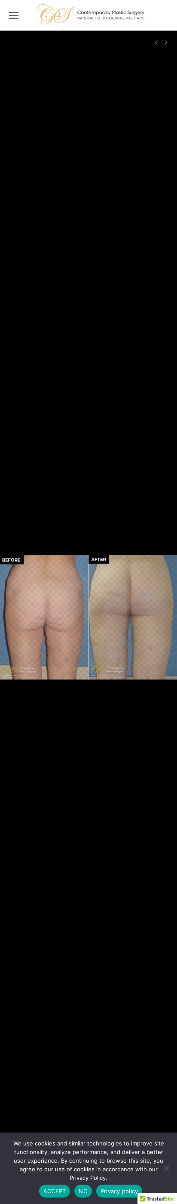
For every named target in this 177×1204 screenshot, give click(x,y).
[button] (15, 617)
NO (83, 1191)
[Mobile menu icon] (14, 15)
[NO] (166, 1168)
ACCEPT (54, 1191)
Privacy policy (119, 1191)
